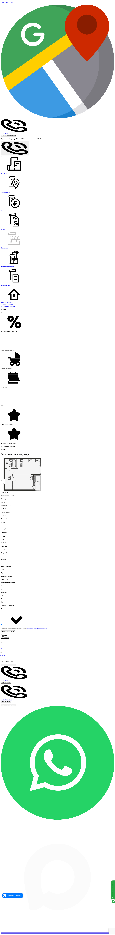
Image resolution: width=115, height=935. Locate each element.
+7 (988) (6, 681)
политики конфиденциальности (37, 628)
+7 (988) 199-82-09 (6, 133)
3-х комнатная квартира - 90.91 (10, 306)
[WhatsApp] (57, 819)
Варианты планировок (8, 302)
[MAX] (57, 933)
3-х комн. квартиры (7, 304)
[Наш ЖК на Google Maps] (57, 118)
